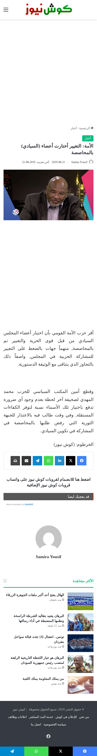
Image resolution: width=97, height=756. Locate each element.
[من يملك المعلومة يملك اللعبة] (80, 685)
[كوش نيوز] (48, 9)
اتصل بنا (36, 724)
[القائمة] (6, 11)
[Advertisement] (48, 72)
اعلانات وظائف (17, 717)
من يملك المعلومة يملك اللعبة (43, 678)
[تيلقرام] (37, 460)
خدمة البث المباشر (41, 717)
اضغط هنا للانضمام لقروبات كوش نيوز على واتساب (49, 479)
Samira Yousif (79, 162)
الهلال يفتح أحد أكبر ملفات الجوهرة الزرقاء (35, 595)
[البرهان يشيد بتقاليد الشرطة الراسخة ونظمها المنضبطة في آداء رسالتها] (80, 622)
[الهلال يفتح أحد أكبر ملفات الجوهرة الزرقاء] (80, 601)
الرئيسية (85, 128)
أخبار (74, 128)
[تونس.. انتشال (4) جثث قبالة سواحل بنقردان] (80, 643)
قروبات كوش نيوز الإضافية (48, 485)
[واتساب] (48, 460)
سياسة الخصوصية (55, 724)
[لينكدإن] (59, 460)
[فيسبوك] (81, 460)
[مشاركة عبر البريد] (26, 460)
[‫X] (70, 460)
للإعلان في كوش (66, 717)
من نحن (84, 717)
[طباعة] (15, 460)
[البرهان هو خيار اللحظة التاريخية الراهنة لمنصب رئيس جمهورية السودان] (80, 664)
